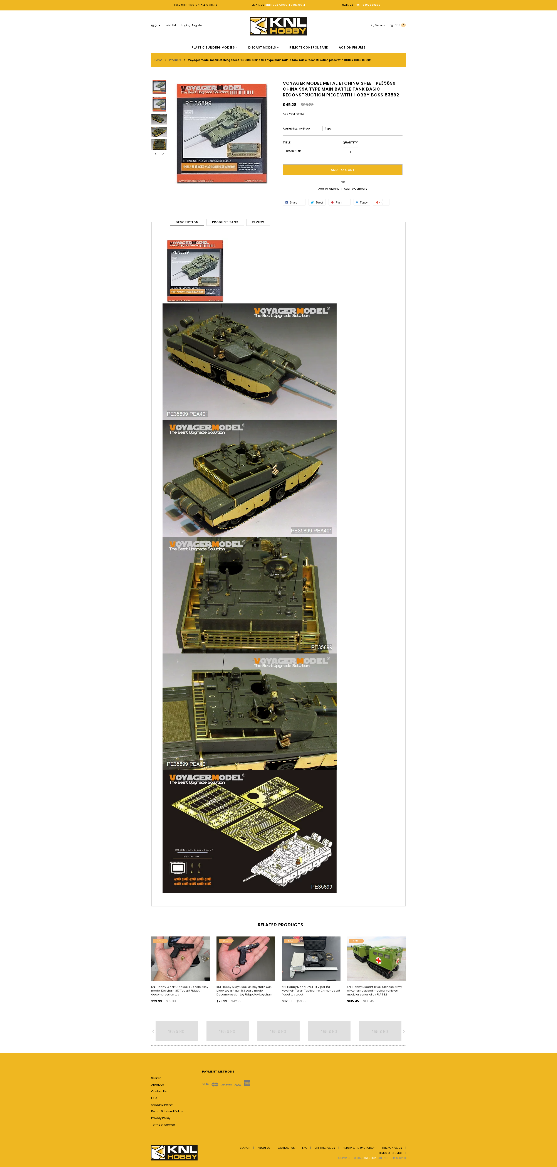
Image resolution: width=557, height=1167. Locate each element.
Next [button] (163, 154)
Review (258, 222)
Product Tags (225, 222)
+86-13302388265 (367, 5)
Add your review (293, 114)
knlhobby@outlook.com (285, 5)
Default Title (293, 151)
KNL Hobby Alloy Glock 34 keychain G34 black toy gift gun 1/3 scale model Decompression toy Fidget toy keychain (244, 991)
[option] (159, 86)
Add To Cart (343, 169)
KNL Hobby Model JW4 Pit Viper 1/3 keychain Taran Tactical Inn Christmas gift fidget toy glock (311, 991)
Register (197, 25)
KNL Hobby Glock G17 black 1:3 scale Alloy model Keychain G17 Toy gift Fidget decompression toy (179, 991)
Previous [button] (155, 154)
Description (187, 222)
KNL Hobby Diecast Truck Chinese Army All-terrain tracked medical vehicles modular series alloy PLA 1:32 (374, 991)
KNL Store (370, 1158)
